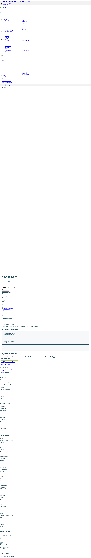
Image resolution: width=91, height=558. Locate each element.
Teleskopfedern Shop (25, 50)
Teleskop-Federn (8, 50)
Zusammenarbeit (8, 26)
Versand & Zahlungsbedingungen (6, 440)
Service (3, 66)
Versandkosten (12, 283)
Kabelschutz (7, 49)
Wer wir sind (7, 20)
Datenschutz (2, 451)
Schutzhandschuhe (8, 67)
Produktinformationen (25, 40)
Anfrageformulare (25, 72)
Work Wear (7, 37)
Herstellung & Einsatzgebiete (27, 41)
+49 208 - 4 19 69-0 (5, 364)
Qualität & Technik (25, 23)
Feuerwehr (7, 32)
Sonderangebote (3, 400)
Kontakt (4, 76)
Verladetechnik (3, 410)
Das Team (23, 20)
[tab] (8, 308)
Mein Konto (4, 78)
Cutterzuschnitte (8, 52)
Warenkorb (4, 79)
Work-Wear (2, 396)
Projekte (23, 28)
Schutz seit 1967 (24, 21)
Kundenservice (24, 67)
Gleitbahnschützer (8, 46)
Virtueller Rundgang (25, 22)
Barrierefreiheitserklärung (5, 456)
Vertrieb (23, 68)
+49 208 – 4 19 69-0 (6, 3)
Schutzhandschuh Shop (7, 31)
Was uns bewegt (3, 377)
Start (5, 84)
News (3, 75)
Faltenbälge (7, 40)
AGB (1, 447)
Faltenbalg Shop (24, 42)
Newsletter (2, 449)
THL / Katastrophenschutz (9, 33)
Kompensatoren (3, 412)
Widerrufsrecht (3, 442)
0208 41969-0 (4, 537)
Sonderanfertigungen (8, 53)
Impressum (2, 453)
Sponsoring (24, 29)
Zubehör (6, 38)
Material (4, 286)
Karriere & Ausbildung (9, 30)
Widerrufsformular (3, 445)
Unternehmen (5, 19)
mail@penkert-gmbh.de (7, 4)
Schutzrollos (7, 48)
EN (1, 1)
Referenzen (24, 27)
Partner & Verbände (25, 26)
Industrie (1, 391)
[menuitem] (46, 3)
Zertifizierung (24, 24)
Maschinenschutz (5, 39)
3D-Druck (6, 51)
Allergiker (7, 36)
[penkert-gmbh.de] (45, 12)
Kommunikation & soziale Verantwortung (29, 70)
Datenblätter (24, 71)
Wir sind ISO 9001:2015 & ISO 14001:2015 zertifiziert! (19, 1)
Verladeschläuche (8, 43)
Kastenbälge (7, 47)
